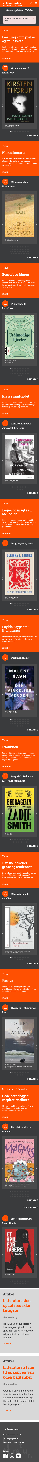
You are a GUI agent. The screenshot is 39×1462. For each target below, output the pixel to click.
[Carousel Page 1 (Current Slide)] (11, 132)
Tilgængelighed (9, 1439)
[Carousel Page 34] (25, 251)
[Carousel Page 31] (21, 251)
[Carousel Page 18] (19, 249)
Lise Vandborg (10, 1317)
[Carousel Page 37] (12, 253)
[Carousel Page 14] (12, 249)
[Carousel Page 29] (17, 251)
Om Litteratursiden (10, 1435)
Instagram (12, 1456)
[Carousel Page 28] (16, 251)
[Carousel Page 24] (29, 249)
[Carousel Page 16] (16, 249)
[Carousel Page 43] (21, 253)
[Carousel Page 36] (29, 251)
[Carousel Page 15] (14, 249)
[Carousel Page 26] (12, 251)
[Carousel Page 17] (17, 249)
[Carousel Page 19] (21, 249)
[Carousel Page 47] (28, 253)
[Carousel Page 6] (19, 132)
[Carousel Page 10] (25, 132)
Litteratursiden (10, 1384)
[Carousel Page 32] (22, 251)
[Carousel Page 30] (19, 251)
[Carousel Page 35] (27, 251)
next (36, 105)
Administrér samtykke (12, 1442)
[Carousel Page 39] (15, 253)
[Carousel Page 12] (29, 132)
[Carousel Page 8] (22, 132)
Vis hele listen (31, 135)
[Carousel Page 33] (24, 251)
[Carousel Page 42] (20, 253)
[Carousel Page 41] (18, 253)
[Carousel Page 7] (21, 132)
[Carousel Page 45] (25, 253)
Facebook (5, 1456)
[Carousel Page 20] (22, 249)
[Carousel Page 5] (17, 132)
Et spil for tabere (10, 1274)
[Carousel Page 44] (23, 253)
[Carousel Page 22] (25, 249)
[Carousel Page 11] (27, 132)
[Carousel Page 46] (26, 253)
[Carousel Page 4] (16, 132)
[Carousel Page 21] (24, 249)
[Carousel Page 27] (14, 251)
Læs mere (5, 58)
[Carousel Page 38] (13, 253)
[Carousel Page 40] (16, 253)
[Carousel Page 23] (27, 249)
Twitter (18, 1456)
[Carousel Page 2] (12, 132)
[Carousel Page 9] (24, 132)
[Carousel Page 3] (14, 132)
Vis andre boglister (29, 1207)
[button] (33, 18)
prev (2, 105)
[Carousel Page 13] (11, 249)
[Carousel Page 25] (11, 251)
